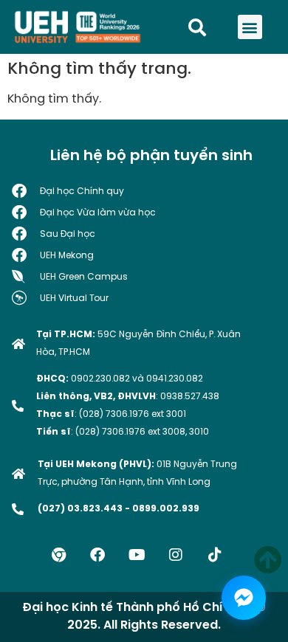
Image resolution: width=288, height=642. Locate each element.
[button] (250, 27)
